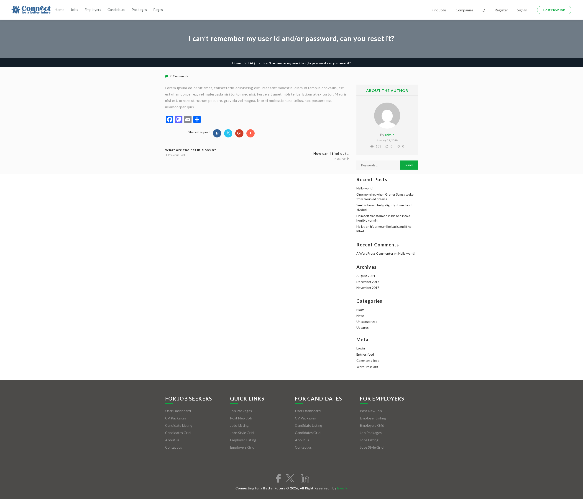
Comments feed (367, 360)
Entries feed (365, 354)
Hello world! (364, 188)
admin (389, 135)
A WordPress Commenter (374, 253)
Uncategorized (366, 321)
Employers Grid (242, 447)
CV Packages (175, 418)
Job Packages (241, 411)
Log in (360, 348)
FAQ (251, 63)
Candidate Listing (178, 425)
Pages (158, 9)
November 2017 (367, 288)
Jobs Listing (239, 425)
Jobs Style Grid (242, 432)
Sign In (522, 10)
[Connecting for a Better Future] (31, 10)
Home (59, 9)
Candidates (116, 9)
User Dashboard (178, 411)
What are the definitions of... (192, 150)
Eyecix (342, 488)
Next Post (341, 158)
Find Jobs (439, 10)
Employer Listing (243, 440)
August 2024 (365, 276)
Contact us (173, 447)
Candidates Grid (178, 432)
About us (172, 440)
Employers (92, 9)
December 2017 (367, 282)
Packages (139, 9)
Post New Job (554, 10)
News (360, 316)
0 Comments (179, 76)
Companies (464, 10)
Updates (362, 327)
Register (501, 10)
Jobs (74, 9)
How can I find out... (331, 153)
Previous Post (176, 155)
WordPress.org (367, 367)
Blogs (360, 310)
